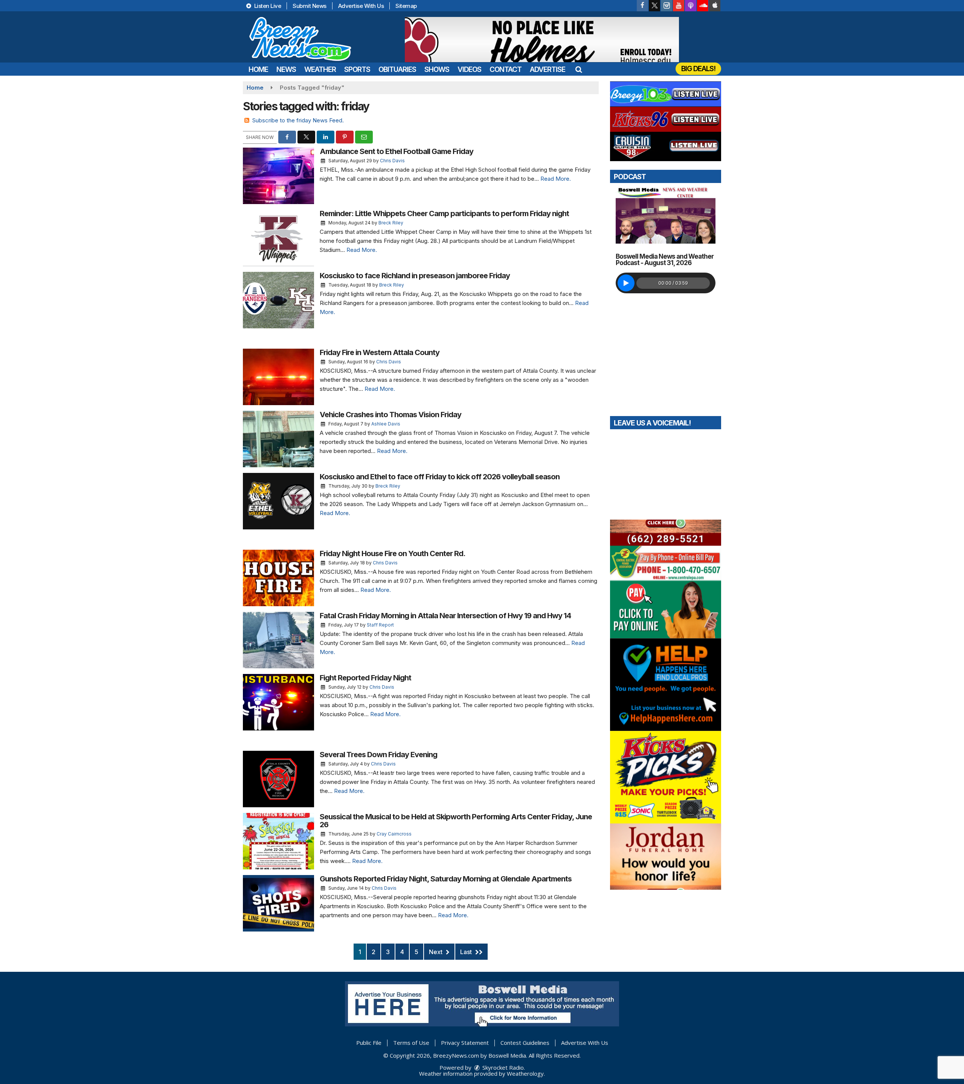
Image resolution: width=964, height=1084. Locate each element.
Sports (357, 69)
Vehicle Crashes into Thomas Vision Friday (390, 414)
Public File (368, 1042)
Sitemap (406, 5)
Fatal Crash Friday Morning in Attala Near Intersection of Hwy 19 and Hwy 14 (445, 615)
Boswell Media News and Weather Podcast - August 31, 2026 (665, 260)
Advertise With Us (361, 5)
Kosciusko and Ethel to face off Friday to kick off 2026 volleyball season (440, 476)
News (286, 69)
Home (258, 69)
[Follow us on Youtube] (678, 5)
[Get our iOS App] (714, 5)
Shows (436, 69)
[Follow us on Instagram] (666, 5)
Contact (506, 69)
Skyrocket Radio (502, 1067)
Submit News (309, 5)
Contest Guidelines (524, 1042)
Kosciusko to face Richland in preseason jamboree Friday (415, 275)
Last (466, 952)
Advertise (547, 69)
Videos (469, 69)
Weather (320, 69)
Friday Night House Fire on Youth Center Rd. (392, 553)
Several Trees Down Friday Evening (378, 754)
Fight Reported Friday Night (365, 677)
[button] (579, 69)
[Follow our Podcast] (690, 5)
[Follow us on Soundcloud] (702, 5)
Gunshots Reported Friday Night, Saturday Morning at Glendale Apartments (446, 878)
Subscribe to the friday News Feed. (298, 120)
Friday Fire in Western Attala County (379, 352)
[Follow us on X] (654, 5)
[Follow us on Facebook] (642, 5)
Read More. (555, 178)
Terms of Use (411, 1042)
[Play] (626, 282)
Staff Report (380, 625)
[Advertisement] (542, 39)
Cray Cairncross (394, 834)
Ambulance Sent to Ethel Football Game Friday (396, 151)
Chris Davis (392, 160)
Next (436, 952)
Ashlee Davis (385, 424)
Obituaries (397, 69)
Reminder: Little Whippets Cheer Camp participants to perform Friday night (444, 213)
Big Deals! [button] (698, 68)
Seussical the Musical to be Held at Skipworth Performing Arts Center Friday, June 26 (456, 820)
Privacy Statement (465, 1042)
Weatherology (525, 1073)
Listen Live (267, 5)
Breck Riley (390, 223)
